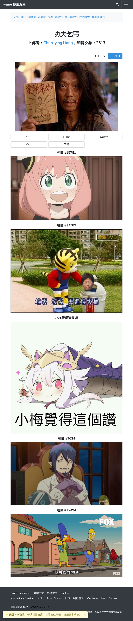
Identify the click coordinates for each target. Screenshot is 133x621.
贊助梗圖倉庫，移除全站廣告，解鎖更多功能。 (43, 614)
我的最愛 (84, 17)
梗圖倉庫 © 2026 (19, 607)
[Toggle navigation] (125, 4)
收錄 (67, 137)
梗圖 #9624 (66, 438)
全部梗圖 (18, 17)
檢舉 (106, 137)
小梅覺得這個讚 (66, 318)
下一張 (114, 56)
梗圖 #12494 (66, 510)
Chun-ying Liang (58, 42)
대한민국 (78, 598)
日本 (67, 598)
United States (54, 598)
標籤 (50, 17)
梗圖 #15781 (66, 152)
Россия (113, 598)
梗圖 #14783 (66, 225)
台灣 (39, 598)
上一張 (100, 56)
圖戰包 (59, 17)
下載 (66, 144)
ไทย (103, 598)
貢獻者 (42, 17)
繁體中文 (39, 593)
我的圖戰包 (98, 17)
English (65, 593)
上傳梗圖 (31, 17)
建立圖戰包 (71, 17)
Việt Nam (92, 598)
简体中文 (52, 593)
